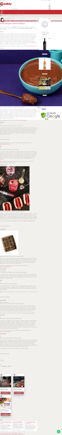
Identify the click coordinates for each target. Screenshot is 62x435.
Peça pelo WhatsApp (6, 393)
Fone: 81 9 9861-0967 (39, 102)
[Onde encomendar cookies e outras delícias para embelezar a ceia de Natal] (31, 426)
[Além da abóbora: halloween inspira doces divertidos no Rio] (19, 425)
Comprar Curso (5, 392)
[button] (58, 431)
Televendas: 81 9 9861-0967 (3, 0)
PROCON (38, 104)
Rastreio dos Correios (39, 105)
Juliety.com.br (2, 15)
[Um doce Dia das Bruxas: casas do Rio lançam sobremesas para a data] (6, 426)
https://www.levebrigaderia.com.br (5, 266)
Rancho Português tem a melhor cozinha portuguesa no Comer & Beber (12, 434)
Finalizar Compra (39, 107)
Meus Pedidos (49, 0)
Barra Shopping (2, 161)
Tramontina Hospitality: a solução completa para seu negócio (11, 433)
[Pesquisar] (49, 6)
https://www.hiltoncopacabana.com (29, 220)
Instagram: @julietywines (40, 101)
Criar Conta (42, 0)
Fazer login (45, 0)
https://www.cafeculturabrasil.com (5, 331)
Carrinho (38, 106)
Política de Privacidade (39, 104)
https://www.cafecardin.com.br (5, 144)
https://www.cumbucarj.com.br (21, 120)
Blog (5, 15)
